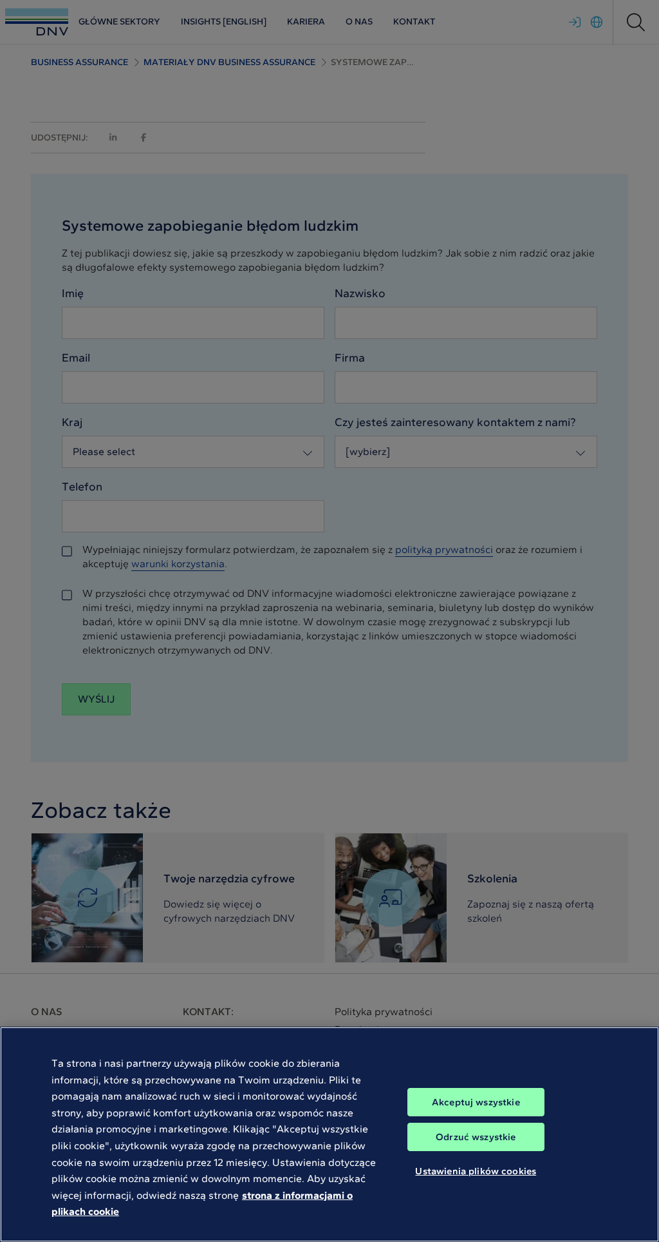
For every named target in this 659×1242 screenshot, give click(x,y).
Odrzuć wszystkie (475, 1137)
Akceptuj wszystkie (476, 1102)
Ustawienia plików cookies (475, 1171)
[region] (329, 1134)
